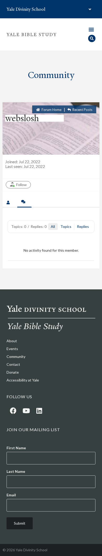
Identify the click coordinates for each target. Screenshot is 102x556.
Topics (65, 226)
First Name (16, 448)
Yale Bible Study (32, 34)
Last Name (16, 471)
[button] (90, 9)
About (12, 341)
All (53, 226)
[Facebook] (13, 410)
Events (12, 348)
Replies (83, 226)
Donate (13, 372)
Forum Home (51, 110)
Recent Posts (82, 110)
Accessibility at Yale (23, 380)
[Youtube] (26, 410)
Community (16, 356)
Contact (13, 364)
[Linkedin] (39, 410)
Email (11, 495)
